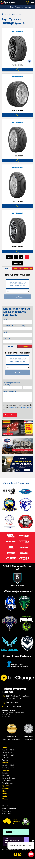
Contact (5, 788)
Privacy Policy (12, 407)
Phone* (14, 326)
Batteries (5, 773)
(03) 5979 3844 (12, 702)
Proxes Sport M (17, 156)
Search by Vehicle (8, 750)
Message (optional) (9, 391)
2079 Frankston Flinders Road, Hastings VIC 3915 (18, 697)
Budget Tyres (6, 811)
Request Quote (10, 415)
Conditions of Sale (26, 849)
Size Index (5, 806)
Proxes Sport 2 (17, 65)
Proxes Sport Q (17, 201)
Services (5, 770)
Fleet (4, 791)
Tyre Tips (5, 760)
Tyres (4, 747)
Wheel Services (7, 783)
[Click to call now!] (28, 2)
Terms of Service (25, 407)
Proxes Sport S (17, 247)
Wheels (5, 763)
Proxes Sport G (17, 110)
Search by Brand (8, 755)
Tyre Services (6, 781)
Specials (5, 786)
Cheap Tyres (6, 813)
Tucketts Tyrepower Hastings (19, 7)
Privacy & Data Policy (14, 849)
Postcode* (6, 339)
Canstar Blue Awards (9, 808)
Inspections (6, 775)
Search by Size (7, 752)
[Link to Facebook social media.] (15, 854)
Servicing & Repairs (8, 778)
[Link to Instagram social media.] (19, 854)
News (4, 794)
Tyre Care (5, 758)
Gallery (5, 796)
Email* (5, 332)
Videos (5, 799)
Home (5, 14)
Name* (5, 319)
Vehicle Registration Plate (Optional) (11, 384)
